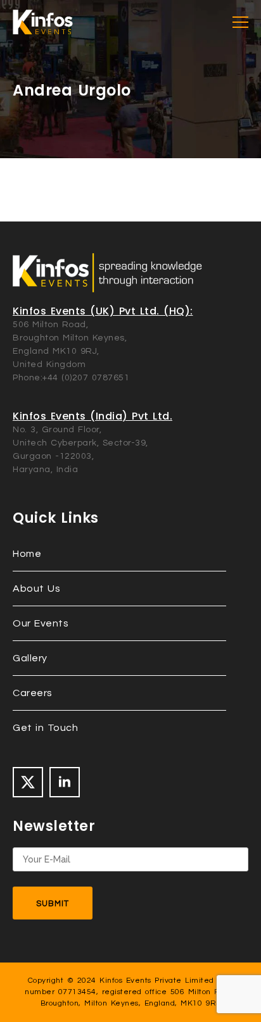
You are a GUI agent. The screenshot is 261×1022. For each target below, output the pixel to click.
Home (27, 554)
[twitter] (28, 782)
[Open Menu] (240, 22)
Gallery (30, 658)
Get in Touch (45, 728)
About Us (36, 588)
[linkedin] (65, 782)
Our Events (40, 623)
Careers (33, 693)
